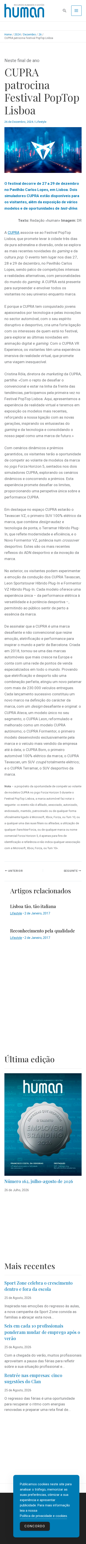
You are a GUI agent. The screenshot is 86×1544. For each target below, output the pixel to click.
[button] (65, 10)
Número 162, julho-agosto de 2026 (38, 1181)
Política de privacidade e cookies (43, 1516)
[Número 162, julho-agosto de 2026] (43, 1124)
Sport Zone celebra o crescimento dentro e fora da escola (38, 1286)
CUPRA (13, 232)
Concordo (34, 1526)
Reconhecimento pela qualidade (42, 931)
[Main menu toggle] (76, 10)
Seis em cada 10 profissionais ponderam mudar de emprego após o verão (42, 1332)
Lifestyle (41, 121)
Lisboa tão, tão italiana (33, 906)
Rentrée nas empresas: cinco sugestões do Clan (33, 1378)
